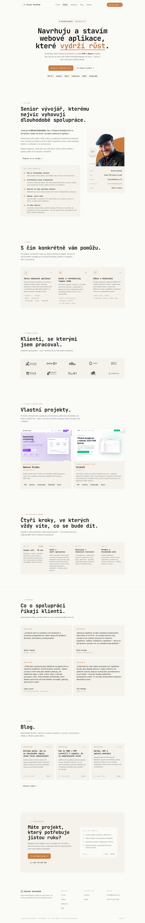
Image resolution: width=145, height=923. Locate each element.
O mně (58, 5)
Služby (65, 5)
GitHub (86, 899)
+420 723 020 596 (113, 899)
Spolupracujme (114, 5)
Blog (81, 5)
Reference (74, 5)
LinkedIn (86, 895)
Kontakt (89, 5)
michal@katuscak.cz (113, 895)
